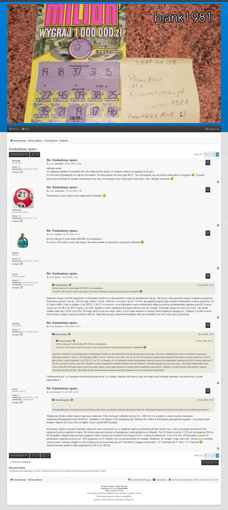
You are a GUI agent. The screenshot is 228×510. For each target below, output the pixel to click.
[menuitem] (25, 129)
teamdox (16, 324)
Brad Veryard (121, 486)
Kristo (14, 274)
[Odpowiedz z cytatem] (208, 162)
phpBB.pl (127, 496)
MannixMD (123, 488)
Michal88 (16, 161)
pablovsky (16, 210)
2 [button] (213, 154)
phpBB (109, 493)
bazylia (15, 253)
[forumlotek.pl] (114, 63)
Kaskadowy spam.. (24, 149)
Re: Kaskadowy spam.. (63, 160)
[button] (205, 154)
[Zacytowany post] (70, 285)
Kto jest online (17, 468)
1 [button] (209, 154)
